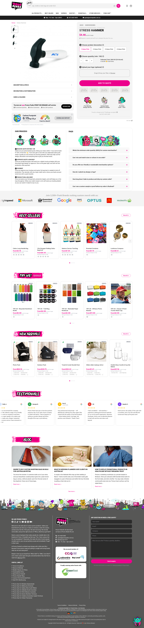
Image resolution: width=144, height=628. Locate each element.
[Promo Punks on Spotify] (25, 522)
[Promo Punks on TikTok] (17, 522)
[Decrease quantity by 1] (81, 60)
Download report (63, 118)
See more (71, 491)
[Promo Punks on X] (20, 522)
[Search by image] (114, 5)
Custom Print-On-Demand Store (21, 578)
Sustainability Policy (18, 572)
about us (20, 558)
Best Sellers (49, 13)
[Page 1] (69, 262)
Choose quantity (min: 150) (91, 56)
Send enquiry (111, 561)
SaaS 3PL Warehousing (19, 580)
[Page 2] (70, 380)
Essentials (82, 13)
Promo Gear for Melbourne (20, 586)
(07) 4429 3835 (73, 17)
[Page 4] (73, 380)
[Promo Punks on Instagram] (15, 522)
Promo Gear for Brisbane (20, 584)
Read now (16, 484)
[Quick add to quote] (33, 375)
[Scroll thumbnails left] (15, 25)
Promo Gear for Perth (19, 592)
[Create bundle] (27, 256)
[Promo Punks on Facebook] (12, 522)
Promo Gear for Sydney (19, 588)
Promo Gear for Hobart (19, 598)
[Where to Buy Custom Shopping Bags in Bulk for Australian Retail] (31, 456)
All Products (37, 13)
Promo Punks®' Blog (18, 576)
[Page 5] (74, 380)
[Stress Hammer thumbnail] (14, 29)
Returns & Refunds (18, 568)
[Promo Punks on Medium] (30, 522)
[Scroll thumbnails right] (15, 48)
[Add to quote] (32, 256)
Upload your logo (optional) (91, 67)
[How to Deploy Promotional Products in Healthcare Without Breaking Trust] (112, 456)
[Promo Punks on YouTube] (22, 522)
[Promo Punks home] (17, 6)
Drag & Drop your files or (104, 73)
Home (13, 23)
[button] (104, 38)
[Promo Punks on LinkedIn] (28, 522)
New (57, 13)
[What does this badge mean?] (72, 114)
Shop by (72, 13)
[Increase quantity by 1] (92, 60)
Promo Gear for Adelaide (20, 590)
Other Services (94, 13)
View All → (126, 215)
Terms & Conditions (18, 566)
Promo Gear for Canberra (20, 596)
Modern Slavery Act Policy (20, 570)
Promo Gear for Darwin (19, 594)
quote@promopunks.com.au (92, 17)
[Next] (130, 241)
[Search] (118, 6)
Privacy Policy (126, 565)
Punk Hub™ (107, 13)
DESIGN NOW (66, 106)
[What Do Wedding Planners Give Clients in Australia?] (72, 456)
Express (64, 13)
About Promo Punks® (19, 574)
